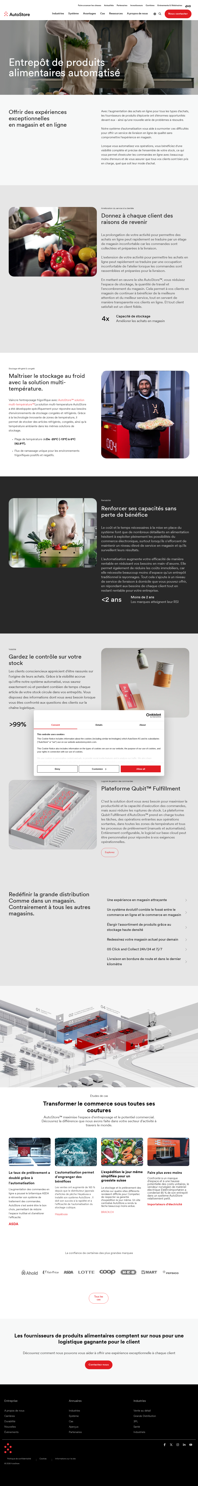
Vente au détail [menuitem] (142, 1411)
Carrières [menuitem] (9, 1416)
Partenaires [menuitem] (75, 1432)
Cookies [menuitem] (43, 1459)
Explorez (110, 852)
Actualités (109, 5)
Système (73, 13)
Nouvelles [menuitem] (10, 1427)
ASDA (13, 1224)
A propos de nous (137, 13)
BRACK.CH (107, 1212)
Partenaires (122, 5)
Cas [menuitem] (71, 1421)
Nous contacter (178, 14)
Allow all (140, 769)
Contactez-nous (99, 1365)
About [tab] (142, 725)
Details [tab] (99, 725)
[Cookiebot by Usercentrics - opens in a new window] (148, 715)
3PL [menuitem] (135, 1421)
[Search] (160, 14)
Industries (58, 13)
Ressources (116, 13)
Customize (97, 769)
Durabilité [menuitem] (9, 1421)
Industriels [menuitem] (139, 1432)
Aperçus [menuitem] (73, 1427)
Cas (102, 13)
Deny (57, 769)
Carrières (150, 5)
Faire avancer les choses (89, 5)
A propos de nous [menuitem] (14, 1411)
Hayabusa (61, 1214)
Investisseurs (136, 5)
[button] (165, 1445)
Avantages (89, 13)
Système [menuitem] (74, 1416)
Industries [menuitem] (74, 1411)
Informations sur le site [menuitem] (65, 1459)
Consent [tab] (55, 725)
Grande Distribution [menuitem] (144, 1416)
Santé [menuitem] (136, 1427)
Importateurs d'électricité (164, 1204)
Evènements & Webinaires (169, 5)
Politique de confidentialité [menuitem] (19, 1459)
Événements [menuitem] (11, 1432)
